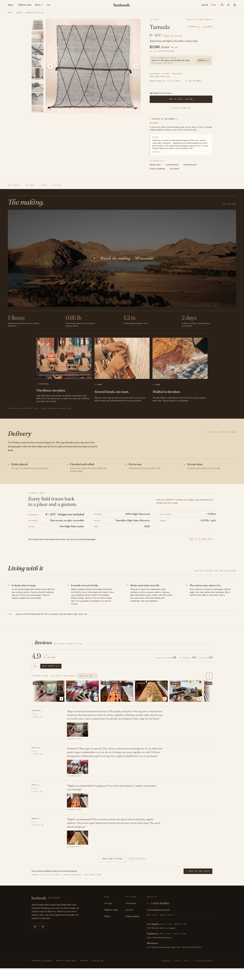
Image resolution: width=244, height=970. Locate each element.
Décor (107, 916)
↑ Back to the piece (198, 871)
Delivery (30, 185)
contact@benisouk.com (158, 910)
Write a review (137, 859)
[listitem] (38, 24)
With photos (50, 666)
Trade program (132, 916)
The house (130, 903)
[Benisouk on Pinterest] (43, 926)
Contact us (97, 961)
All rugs (108, 903)
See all (87, 676)
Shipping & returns (42, 961)
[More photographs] (209, 676)
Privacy (84, 961)
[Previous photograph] (50, 66)
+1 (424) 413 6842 (159, 903)
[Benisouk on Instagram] (35, 926)
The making (14, 185)
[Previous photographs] (202, 676)
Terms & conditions (66, 961)
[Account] (228, 5)
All (35, 666)
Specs (44, 185)
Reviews (57, 185)
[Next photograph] (136, 66)
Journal (129, 910)
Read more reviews (112, 859)
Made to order (111, 910)
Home (10, 13)
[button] (222, 4)
